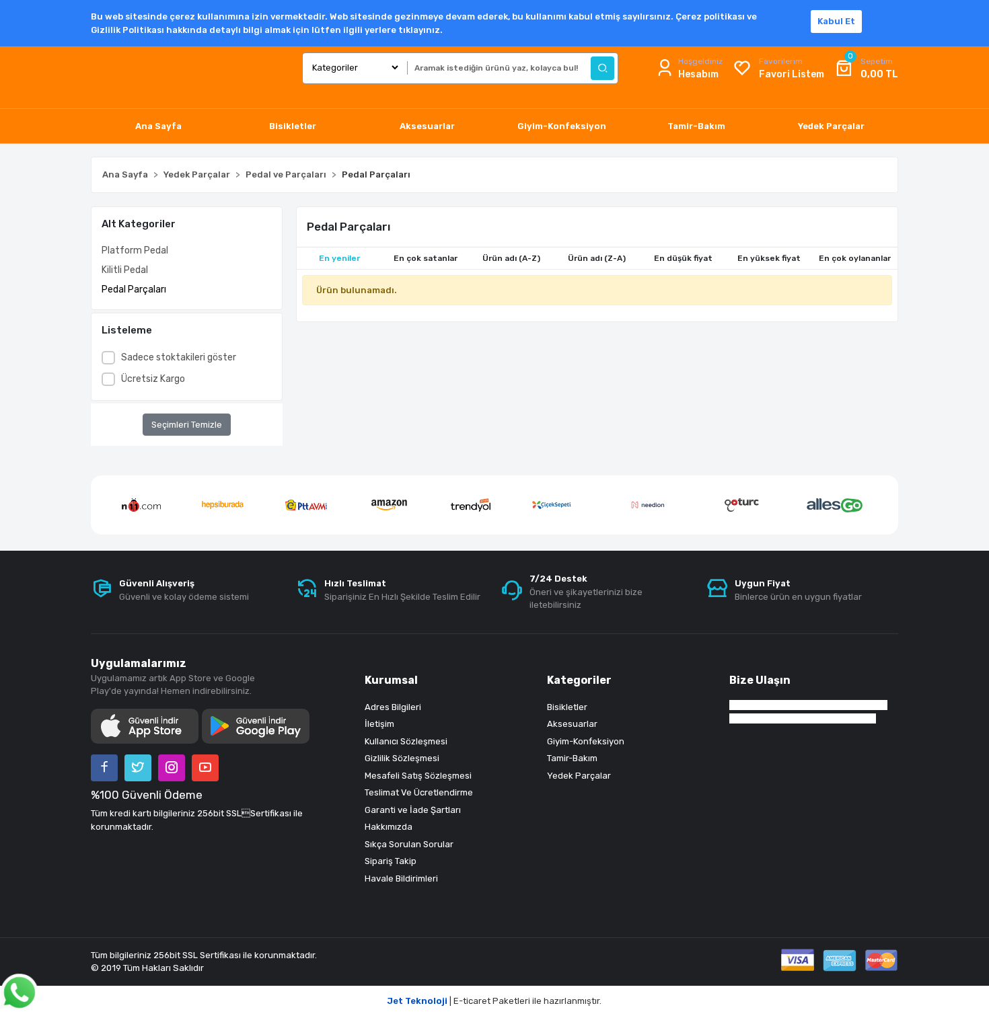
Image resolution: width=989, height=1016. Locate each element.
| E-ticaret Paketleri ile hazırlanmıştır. (494, 1001)
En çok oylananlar (855, 258)
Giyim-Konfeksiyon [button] (561, 126)
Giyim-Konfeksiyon (585, 741)
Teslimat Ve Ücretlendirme (419, 792)
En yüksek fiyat (769, 258)
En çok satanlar (425, 258)
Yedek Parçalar (579, 776)
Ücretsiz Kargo (153, 379)
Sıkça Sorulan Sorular (409, 844)
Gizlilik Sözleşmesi (402, 758)
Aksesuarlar (572, 724)
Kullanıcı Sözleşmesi (406, 741)
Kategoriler (579, 680)
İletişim (379, 724)
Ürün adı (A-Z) (511, 258)
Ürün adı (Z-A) (597, 258)
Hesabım (698, 74)
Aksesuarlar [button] (427, 126)
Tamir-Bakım (572, 758)
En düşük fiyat (683, 258)
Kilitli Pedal (125, 270)
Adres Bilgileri (393, 707)
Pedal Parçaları (134, 289)
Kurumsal (391, 680)
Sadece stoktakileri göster (178, 357)
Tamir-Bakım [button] (696, 126)
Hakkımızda (388, 827)
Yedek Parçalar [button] (831, 126)
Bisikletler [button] (292, 126)
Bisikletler (567, 707)
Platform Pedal (135, 250)
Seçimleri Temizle (186, 425)
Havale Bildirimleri (401, 878)
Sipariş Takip (390, 861)
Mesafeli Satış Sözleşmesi (418, 776)
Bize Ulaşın (760, 680)
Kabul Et (836, 21)
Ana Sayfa (158, 126)
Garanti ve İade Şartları (413, 810)
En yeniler (339, 258)
